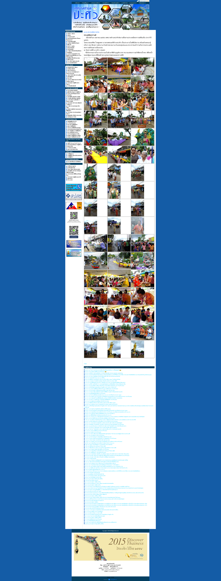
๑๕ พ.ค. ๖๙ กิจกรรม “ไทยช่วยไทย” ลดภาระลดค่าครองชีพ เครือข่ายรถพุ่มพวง (101, 427)
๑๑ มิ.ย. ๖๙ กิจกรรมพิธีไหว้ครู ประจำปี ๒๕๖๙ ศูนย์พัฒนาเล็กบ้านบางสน (100, 418)
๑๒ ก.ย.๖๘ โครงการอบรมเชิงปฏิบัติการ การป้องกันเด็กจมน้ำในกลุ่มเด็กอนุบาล (101, 489)
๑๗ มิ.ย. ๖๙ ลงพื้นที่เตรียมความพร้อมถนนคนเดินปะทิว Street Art (98, 415)
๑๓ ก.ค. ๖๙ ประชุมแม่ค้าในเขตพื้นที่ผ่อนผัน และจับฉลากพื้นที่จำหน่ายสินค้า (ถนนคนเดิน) (103, 398)
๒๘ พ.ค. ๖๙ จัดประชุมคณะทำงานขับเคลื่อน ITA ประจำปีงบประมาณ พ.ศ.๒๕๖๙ (101, 421)
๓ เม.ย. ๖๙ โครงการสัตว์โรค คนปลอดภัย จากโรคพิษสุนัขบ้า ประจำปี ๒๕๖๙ (100, 438)
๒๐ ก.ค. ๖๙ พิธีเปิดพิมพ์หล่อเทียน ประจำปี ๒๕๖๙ (95, 393)
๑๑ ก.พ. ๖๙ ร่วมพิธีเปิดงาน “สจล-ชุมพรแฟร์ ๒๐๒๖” (96, 452)
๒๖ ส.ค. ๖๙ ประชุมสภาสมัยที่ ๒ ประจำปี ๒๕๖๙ (95, 371)
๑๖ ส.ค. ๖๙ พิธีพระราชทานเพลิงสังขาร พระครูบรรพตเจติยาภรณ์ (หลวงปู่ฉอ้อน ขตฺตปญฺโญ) (104, 373)
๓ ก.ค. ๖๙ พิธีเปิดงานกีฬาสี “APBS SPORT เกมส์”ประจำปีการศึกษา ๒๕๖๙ (100, 402)
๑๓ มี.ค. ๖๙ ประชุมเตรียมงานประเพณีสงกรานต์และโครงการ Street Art (99, 443)
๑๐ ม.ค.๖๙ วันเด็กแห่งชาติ (90, 458)
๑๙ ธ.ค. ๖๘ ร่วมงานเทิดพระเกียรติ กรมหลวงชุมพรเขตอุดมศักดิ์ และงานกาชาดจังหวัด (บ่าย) (104, 466)
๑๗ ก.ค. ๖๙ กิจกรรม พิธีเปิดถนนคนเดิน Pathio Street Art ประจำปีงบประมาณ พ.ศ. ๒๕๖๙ (103, 394)
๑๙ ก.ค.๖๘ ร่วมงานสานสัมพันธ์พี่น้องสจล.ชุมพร (95, 516)
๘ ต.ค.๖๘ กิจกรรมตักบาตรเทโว (92, 480)
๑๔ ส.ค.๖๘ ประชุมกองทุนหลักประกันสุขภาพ (94, 500)
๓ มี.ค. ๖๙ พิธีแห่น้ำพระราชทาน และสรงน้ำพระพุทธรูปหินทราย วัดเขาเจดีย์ (100, 447)
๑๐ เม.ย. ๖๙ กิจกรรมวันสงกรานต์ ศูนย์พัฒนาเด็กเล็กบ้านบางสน (98, 436)
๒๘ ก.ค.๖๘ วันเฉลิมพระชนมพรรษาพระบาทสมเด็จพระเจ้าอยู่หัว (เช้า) (99, 514)
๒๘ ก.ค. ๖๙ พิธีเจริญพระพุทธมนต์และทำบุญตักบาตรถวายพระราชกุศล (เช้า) (100, 387)
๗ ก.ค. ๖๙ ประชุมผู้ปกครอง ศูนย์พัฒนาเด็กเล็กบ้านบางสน (97, 401)
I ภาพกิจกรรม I (124, 2)
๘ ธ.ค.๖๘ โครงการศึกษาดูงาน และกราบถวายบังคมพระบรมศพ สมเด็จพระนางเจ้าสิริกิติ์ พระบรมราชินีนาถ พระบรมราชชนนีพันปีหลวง (112, 471)
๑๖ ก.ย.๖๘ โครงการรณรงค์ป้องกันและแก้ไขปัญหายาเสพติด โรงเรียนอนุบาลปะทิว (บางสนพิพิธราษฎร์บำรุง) (107, 486)
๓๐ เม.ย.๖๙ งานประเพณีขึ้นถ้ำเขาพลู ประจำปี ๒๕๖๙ (96, 430)
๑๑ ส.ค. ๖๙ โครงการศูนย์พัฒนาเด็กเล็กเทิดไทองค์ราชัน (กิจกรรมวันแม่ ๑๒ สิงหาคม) (102, 376)
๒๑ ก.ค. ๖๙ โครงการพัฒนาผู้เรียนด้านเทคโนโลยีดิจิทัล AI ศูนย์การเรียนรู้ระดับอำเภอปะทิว (104, 391)
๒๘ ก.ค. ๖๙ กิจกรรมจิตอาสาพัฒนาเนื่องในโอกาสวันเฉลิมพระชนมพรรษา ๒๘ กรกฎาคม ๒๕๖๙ (104, 385)
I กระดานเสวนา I (133, 2)
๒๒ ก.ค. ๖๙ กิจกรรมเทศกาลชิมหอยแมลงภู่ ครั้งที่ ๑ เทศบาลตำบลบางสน (100, 390)
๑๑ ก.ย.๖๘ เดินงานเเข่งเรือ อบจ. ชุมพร (93, 491)
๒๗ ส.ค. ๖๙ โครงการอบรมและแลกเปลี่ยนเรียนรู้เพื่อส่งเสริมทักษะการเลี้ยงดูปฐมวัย (102, 370)
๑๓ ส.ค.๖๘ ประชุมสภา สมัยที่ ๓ (91, 502)
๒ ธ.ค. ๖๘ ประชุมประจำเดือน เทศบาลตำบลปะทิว (95, 475)
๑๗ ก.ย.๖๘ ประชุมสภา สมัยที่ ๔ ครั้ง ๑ (93, 485)
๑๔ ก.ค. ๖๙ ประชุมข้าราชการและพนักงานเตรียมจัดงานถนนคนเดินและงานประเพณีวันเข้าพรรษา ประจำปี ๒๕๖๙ (108, 396)
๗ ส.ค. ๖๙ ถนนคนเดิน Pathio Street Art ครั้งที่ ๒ (95, 377)
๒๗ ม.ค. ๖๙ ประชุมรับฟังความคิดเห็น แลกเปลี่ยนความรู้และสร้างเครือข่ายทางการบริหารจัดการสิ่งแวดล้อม (107, 453)
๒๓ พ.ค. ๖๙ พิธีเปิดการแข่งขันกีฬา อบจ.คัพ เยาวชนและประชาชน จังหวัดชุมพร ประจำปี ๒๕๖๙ (104, 424)
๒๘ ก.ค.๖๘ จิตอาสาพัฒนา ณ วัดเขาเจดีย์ (93, 512)
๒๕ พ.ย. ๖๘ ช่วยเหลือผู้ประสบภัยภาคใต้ (93, 477)
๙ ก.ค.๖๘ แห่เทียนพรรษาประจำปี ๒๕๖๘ (93, 519)
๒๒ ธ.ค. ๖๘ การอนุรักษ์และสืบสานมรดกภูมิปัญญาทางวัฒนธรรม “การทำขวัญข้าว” (102, 464)
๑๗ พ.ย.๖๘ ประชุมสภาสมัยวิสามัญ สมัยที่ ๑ (94, 478)
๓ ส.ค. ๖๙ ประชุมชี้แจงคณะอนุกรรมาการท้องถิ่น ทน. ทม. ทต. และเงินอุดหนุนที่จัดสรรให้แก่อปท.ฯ (105, 382)
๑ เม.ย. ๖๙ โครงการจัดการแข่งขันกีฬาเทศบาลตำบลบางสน (97, 439)
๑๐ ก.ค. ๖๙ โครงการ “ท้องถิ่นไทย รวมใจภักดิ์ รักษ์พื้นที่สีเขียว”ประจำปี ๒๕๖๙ (101, 399)
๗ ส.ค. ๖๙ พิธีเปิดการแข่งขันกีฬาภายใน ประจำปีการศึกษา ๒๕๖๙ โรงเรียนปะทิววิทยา (102, 379)
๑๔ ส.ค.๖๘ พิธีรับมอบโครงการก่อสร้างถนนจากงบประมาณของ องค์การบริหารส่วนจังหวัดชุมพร (104, 498)
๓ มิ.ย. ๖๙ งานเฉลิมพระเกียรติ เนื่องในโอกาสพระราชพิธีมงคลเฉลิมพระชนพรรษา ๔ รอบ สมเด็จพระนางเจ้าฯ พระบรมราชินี (110, 419)
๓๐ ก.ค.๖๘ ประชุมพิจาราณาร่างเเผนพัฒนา (94, 511)
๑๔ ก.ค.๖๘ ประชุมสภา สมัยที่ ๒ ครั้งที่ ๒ (93, 517)
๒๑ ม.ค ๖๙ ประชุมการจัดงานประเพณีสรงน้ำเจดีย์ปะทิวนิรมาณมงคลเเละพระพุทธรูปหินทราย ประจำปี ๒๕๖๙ (107, 455)
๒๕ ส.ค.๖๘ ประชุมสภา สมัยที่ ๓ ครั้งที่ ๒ (93, 495)
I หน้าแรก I (77, 2)
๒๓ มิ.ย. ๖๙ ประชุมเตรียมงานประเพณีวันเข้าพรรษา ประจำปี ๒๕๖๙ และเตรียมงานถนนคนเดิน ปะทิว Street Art (108, 412)
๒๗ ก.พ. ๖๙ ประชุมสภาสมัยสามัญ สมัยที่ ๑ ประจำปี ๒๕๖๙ (97, 449)
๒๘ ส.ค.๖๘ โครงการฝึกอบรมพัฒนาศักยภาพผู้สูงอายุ (96, 494)
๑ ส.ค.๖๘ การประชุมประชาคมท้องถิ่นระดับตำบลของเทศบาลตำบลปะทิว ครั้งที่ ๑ (101, 509)
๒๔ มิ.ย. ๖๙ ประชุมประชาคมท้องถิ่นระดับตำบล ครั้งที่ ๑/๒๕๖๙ (98, 408)
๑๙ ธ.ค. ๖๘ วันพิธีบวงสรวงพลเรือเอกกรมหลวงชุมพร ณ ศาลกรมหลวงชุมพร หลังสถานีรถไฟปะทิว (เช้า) (106, 467)
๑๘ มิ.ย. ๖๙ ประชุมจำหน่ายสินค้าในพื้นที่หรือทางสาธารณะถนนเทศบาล (100, 413)
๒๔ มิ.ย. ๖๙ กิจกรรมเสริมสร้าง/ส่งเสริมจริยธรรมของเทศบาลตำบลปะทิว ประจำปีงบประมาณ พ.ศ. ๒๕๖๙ (106, 410)
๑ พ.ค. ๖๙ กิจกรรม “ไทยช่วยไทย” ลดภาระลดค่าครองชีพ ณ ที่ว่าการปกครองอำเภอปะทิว (103, 429)
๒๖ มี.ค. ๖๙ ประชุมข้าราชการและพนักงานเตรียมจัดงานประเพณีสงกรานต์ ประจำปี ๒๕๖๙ (103, 441)
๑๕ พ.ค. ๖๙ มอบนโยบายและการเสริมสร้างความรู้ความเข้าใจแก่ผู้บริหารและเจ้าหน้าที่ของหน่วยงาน (105, 425)
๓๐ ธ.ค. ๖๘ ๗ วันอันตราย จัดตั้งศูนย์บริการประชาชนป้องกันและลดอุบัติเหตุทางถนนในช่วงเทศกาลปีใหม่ (106, 460)
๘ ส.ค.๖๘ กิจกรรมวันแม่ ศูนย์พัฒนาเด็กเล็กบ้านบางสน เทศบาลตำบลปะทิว (100, 506)
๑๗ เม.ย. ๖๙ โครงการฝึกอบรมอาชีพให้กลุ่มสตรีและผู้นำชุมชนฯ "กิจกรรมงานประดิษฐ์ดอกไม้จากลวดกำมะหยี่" (107, 433)
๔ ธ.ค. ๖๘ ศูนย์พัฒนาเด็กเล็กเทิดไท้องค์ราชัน (94, 474)
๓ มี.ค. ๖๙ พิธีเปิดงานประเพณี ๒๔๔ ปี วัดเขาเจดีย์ (95, 446)
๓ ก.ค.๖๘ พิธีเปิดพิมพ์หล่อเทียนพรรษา (93, 520)
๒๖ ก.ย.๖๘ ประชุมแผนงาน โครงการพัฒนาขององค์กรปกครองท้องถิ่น (99, 483)
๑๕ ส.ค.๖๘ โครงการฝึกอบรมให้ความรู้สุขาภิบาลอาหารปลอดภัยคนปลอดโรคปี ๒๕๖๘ (102, 497)
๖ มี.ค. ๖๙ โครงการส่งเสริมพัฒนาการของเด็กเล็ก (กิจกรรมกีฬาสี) (98, 444)
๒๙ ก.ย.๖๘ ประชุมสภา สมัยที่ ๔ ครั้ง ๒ (93, 481)
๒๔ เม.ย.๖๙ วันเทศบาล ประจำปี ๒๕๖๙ (93, 432)
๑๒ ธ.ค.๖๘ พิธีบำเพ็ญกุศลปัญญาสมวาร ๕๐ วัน (95, 469)
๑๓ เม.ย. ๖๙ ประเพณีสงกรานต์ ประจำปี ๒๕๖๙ (94, 435)
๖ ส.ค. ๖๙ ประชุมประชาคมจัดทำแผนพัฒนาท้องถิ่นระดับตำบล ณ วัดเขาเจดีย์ (101, 380)
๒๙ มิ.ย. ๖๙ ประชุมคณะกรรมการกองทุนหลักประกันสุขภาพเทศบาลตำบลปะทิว (101, 404)
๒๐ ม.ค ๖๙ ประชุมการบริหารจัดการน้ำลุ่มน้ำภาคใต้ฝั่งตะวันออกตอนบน (100, 457)
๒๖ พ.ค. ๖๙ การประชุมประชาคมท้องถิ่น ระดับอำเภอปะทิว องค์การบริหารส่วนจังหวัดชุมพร (103, 422)
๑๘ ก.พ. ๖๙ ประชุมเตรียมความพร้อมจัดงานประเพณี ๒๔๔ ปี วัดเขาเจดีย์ (100, 450)
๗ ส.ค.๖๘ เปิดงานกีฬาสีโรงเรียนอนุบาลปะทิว (94, 508)
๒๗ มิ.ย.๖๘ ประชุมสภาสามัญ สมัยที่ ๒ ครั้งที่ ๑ (94, 523)
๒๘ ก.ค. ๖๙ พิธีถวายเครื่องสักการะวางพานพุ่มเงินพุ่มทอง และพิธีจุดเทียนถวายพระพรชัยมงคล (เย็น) (105, 384)
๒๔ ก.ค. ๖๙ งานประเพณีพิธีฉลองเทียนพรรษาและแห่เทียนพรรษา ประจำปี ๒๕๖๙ (101, 388)
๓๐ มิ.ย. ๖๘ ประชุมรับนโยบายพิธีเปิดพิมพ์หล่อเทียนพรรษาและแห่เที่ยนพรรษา (101, 522)
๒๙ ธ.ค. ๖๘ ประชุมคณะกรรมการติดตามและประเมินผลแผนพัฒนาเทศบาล (100, 463)
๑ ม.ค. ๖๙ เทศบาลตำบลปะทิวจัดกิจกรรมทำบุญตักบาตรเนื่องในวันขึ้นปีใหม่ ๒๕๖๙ (102, 461)
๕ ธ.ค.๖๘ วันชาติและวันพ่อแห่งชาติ (92, 472)
